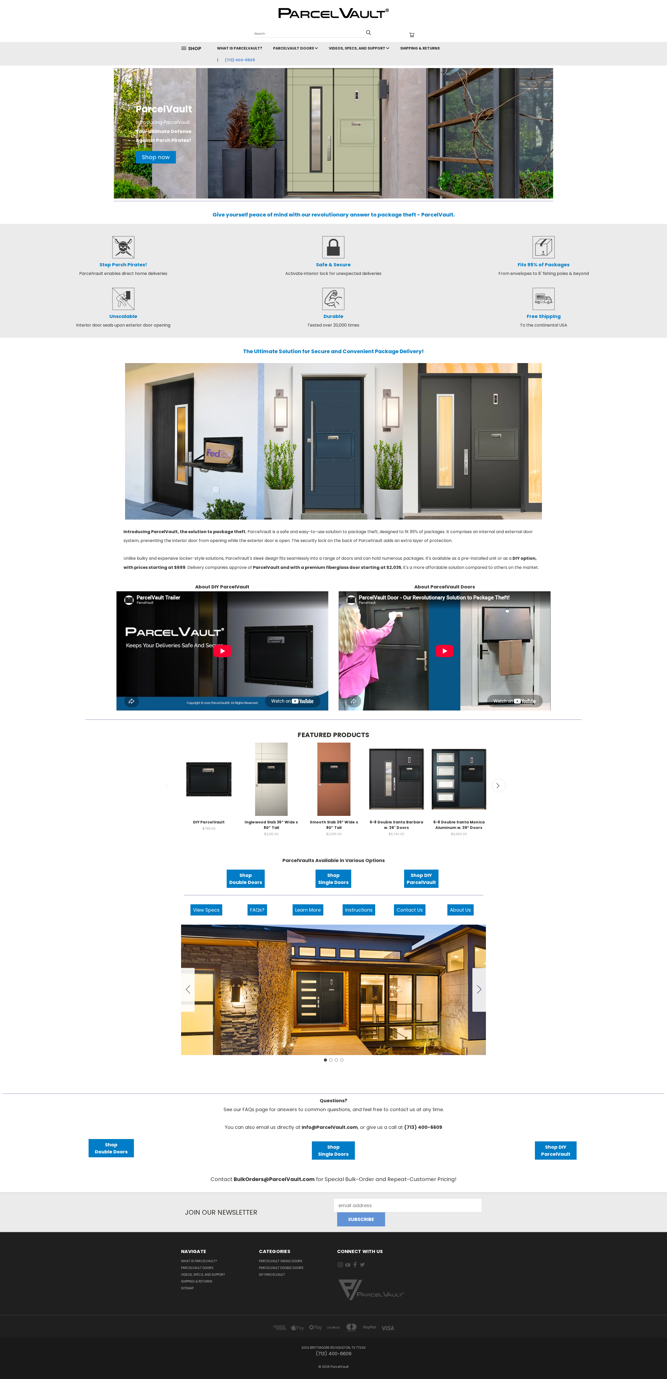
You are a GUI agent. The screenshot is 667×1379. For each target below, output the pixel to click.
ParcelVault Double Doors (281, 1268)
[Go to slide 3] (336, 1060)
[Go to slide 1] (325, 1060)
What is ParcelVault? (239, 48)
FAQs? (257, 910)
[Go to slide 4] (188, 990)
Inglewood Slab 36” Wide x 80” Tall (271, 825)
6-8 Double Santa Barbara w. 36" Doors (396, 825)
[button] (156, 157)
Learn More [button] (308, 910)
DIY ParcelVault (209, 822)
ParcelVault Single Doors (280, 1261)
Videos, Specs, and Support (357, 48)
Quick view (209, 771)
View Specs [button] (206, 910)
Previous (168, 785)
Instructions (359, 910)
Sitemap (187, 1288)
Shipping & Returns (420, 48)
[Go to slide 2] (479, 990)
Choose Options (209, 785)
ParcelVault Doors (294, 48)
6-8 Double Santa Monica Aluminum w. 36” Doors (459, 825)
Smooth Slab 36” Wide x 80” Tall (334, 825)
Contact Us (410, 910)
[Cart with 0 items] (411, 35)
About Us (460, 910)
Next (498, 785)
